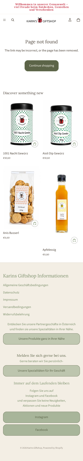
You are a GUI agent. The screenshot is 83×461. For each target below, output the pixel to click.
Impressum (10, 300)
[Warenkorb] (78, 20)
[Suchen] (12, 20)
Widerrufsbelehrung (16, 314)
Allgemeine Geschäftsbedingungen (25, 285)
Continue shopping (41, 65)
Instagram (41, 417)
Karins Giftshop (34, 448)
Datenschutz (11, 292)
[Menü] (4, 19)
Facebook (41, 430)
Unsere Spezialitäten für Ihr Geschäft (41, 371)
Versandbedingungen (17, 307)
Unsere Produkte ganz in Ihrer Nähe (42, 339)
